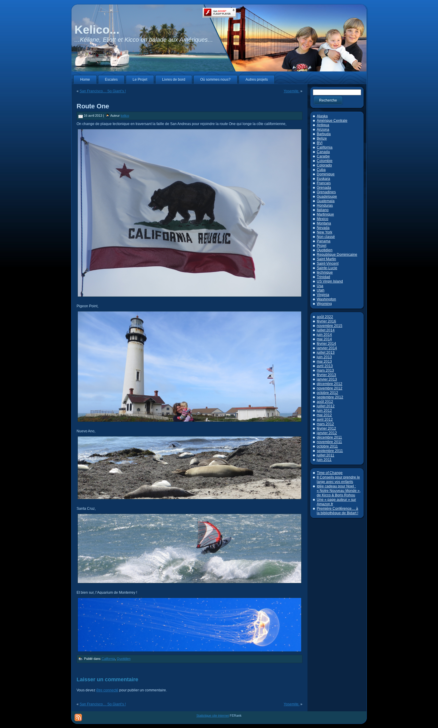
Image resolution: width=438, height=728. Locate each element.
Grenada (324, 187)
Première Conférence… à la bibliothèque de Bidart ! (337, 510)
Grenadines (326, 192)
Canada (323, 152)
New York (324, 232)
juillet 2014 (326, 330)
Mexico (322, 219)
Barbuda (324, 134)
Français (324, 183)
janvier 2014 (327, 348)
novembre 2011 (329, 442)
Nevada (323, 228)
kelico (125, 115)
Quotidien (124, 658)
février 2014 (326, 344)
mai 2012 (324, 415)
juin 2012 (324, 411)
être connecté (107, 690)
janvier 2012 (327, 433)
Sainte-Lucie (327, 268)
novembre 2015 (329, 326)
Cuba (321, 170)
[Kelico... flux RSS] (78, 717)
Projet (321, 246)
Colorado (324, 165)
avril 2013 (325, 366)
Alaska (322, 116)
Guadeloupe (327, 196)
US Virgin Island (330, 281)
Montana (324, 223)
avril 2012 (325, 419)
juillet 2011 (325, 455)
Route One (93, 106)
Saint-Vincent (327, 263)
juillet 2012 (326, 406)
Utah (320, 290)
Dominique (326, 174)
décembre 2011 (329, 437)
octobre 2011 (327, 446)
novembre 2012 (329, 388)
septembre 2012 (330, 397)
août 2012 (325, 402)
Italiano (323, 210)
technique (325, 272)
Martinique (325, 214)
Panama (323, 241)
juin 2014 (324, 335)
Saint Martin (326, 259)
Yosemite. (291, 91)
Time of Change (330, 473)
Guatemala (326, 201)
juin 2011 (324, 460)
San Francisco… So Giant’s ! (103, 91)
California (108, 658)
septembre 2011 (330, 451)
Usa (320, 286)
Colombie (325, 161)
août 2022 (325, 317)
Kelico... (96, 29)
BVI (319, 143)
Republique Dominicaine (337, 254)
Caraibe (323, 156)
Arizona (323, 129)
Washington (326, 299)
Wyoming (324, 304)
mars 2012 (325, 424)
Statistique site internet (212, 715)
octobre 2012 (327, 393)
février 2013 (326, 375)
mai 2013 (324, 361)
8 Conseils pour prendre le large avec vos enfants (338, 479)
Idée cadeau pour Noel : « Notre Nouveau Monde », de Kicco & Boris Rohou (339, 490)
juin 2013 (324, 357)
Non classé (326, 237)
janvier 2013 (327, 379)
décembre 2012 (329, 384)
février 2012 (326, 428)
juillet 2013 (326, 352)
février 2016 (326, 321)
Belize (322, 138)
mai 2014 (324, 339)
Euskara (323, 179)
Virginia (323, 295)
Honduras (325, 205)
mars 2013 (325, 370)
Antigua (323, 125)
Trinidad (323, 277)
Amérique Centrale (332, 121)
